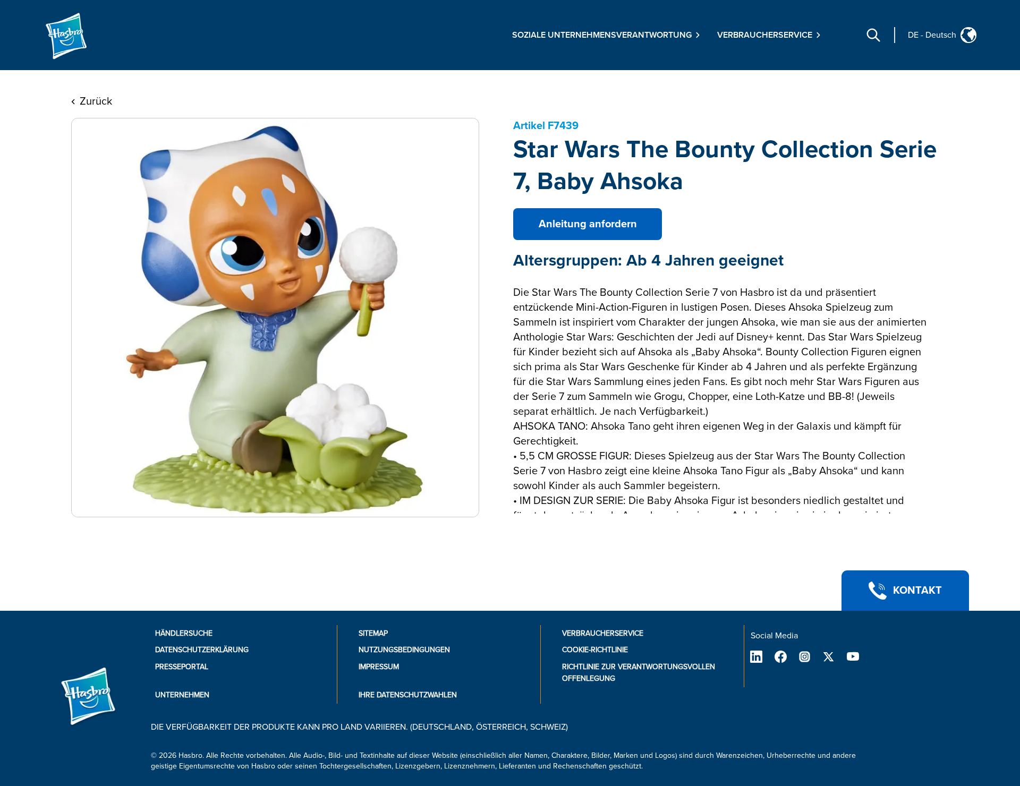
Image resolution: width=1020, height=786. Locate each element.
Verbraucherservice (602, 633)
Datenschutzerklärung (202, 649)
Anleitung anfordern (588, 224)
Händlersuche (183, 633)
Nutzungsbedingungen (404, 649)
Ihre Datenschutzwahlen (408, 694)
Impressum (379, 666)
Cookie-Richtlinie (595, 649)
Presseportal (181, 666)
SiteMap (373, 633)
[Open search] (873, 35)
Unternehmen (182, 694)
